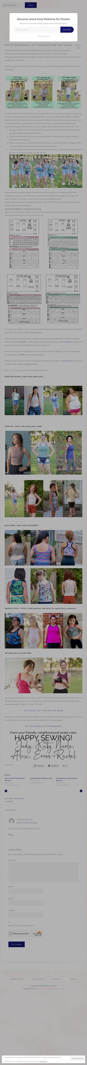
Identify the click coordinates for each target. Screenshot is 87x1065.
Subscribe (67, 29)
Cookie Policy (44, 1061)
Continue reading (44, 36)
